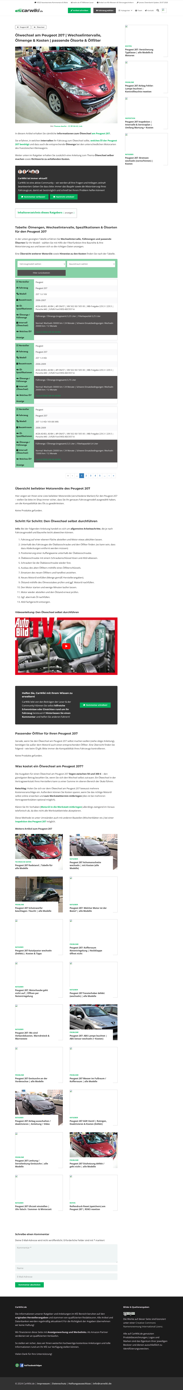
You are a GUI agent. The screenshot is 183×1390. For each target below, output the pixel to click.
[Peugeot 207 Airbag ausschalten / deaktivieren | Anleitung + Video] (39, 1091)
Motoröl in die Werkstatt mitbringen (61, 806)
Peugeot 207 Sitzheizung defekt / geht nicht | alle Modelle (87, 1165)
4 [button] (95, 475)
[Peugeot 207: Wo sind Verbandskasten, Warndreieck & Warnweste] (39, 1006)
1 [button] (81, 475)
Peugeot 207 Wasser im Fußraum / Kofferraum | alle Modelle (88, 1080)
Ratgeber (74, 859)
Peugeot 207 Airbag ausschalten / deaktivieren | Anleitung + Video (33, 1122)
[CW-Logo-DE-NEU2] (29, 10)
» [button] (113, 475)
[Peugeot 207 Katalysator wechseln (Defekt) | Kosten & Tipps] (39, 921)
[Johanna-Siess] (33, 172)
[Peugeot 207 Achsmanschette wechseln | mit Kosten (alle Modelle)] (93, 835)
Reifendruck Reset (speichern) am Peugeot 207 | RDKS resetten (87, 1208)
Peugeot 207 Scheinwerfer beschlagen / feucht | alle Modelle (33, 909)
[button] (157, 10)
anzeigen (69, 212)
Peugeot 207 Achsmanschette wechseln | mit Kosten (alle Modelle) (85, 865)
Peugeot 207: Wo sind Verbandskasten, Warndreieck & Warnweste (32, 1035)
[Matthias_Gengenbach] (20, 172)
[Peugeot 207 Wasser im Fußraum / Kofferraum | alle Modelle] (93, 1048)
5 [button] (99, 475)
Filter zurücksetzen (41, 273)
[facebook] (164, 10)
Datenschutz (59, 1383)
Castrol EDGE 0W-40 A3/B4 (48, 332)
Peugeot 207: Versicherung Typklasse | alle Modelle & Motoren (139, 52)
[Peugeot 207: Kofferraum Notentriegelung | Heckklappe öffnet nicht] (93, 921)
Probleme (19, 904)
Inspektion (130, 118)
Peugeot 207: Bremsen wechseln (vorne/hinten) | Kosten (139, 160)
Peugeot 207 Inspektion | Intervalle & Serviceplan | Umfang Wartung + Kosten (139, 124)
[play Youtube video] (66, 646)
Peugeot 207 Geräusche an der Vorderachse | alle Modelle (31, 1080)
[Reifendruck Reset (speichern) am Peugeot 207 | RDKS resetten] (93, 1176)
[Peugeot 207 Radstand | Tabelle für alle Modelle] (39, 835)
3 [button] (90, 475)
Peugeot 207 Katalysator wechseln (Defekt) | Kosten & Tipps (33, 952)
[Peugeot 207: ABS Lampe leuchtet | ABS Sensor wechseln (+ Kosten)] (93, 1006)
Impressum (43, 1383)
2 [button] (86, 475)
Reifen (72, 1203)
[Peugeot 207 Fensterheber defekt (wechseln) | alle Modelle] (93, 963)
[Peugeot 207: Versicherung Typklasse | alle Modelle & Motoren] (146, 26)
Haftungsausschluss (79, 1383)
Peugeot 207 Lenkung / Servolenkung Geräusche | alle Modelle (31, 1163)
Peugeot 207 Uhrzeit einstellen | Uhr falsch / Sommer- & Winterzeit (33, 1208)
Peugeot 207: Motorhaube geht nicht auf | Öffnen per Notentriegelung (31, 993)
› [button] (109, 475)
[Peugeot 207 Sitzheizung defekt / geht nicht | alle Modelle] (93, 1134)
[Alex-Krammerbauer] (37, 172)
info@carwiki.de (102, 1383)
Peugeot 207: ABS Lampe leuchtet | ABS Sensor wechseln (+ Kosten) (88, 1037)
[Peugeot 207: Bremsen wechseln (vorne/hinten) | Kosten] (146, 134)
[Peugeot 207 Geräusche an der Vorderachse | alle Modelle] (39, 1048)
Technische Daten (23, 862)
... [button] (77, 475)
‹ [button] (72, 475)
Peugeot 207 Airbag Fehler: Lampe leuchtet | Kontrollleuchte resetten (139, 88)
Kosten (128, 46)
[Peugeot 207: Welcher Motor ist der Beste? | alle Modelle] (93, 878)
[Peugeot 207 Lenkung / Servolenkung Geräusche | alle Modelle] (39, 1134)
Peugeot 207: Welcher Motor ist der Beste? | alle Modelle (88, 909)
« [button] (68, 475)
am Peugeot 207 (101, 133)
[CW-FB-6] (28, 1365)
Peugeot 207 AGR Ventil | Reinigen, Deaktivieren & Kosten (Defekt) (88, 1122)
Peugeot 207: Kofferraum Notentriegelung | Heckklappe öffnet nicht (86, 950)
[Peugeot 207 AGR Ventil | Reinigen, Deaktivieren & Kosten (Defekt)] (93, 1091)
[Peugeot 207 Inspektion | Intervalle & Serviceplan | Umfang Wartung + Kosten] (146, 98)
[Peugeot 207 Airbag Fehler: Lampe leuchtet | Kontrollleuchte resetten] (146, 62)
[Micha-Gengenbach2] (24, 172)
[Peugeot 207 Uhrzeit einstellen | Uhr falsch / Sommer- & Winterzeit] (39, 1176)
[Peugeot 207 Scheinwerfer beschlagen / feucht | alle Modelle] (39, 878)
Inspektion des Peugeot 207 (30, 821)
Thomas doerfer (60, 126)
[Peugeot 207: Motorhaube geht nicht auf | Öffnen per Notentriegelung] (39, 963)
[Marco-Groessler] (29, 172)
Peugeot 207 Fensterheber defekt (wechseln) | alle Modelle (87, 995)
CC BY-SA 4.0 (73, 126)
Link (80, 126)
